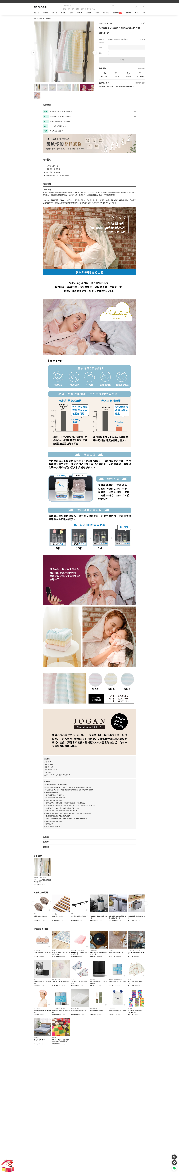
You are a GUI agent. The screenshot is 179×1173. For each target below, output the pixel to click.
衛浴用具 (41, 18)
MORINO (130, 1008)
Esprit (54, 1037)
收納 (93, 9)
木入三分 (55, 914)
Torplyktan (93, 1008)
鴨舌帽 (89, 9)
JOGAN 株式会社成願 (40, 877)
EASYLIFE (36, 1037)
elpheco (92, 914)
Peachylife (112, 950)
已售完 (122, 60)
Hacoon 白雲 (56, 979)
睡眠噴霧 (83, 9)
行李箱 (77, 9)
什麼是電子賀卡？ (140, 83)
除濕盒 (64, 9)
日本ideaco (93, 950)
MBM (53, 950)
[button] (37, 87)
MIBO (72, 914)
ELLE (72, 979)
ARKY (35, 914)
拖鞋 (73, 9)
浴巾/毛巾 (49, 18)
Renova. (36, 979)
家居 (35, 18)
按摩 (69, 9)
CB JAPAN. (37, 950)
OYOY (129, 979)
